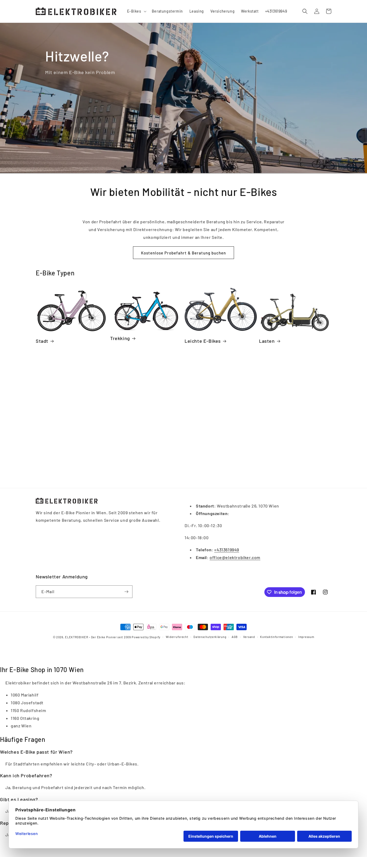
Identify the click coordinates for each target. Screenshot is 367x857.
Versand (249, 637)
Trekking (120, 338)
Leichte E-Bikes (203, 341)
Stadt (42, 341)
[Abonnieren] (126, 591)
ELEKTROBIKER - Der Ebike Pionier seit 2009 (98, 637)
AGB (235, 637)
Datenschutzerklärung (209, 637)
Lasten (267, 341)
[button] (136, 11)
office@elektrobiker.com (235, 557)
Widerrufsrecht (177, 637)
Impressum (306, 637)
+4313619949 (226, 549)
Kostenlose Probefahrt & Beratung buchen (183, 252)
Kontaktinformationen (276, 637)
